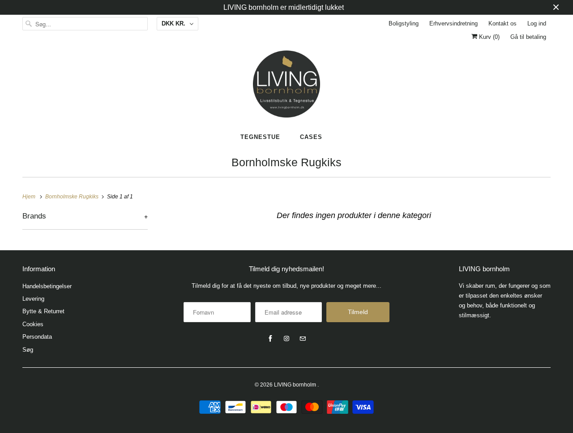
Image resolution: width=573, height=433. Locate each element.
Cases (311, 137)
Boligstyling (404, 23)
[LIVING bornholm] (286, 84)
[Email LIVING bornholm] (302, 339)
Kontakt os (502, 23)
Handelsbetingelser (47, 286)
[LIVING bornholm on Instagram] (286, 339)
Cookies (32, 324)
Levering (33, 298)
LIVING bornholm (295, 385)
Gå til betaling (528, 37)
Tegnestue (260, 137)
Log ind (536, 23)
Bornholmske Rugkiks (286, 162)
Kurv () (488, 37)
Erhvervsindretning (453, 23)
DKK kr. (173, 23)
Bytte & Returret (43, 311)
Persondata (37, 336)
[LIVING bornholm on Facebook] (270, 339)
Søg (27, 349)
